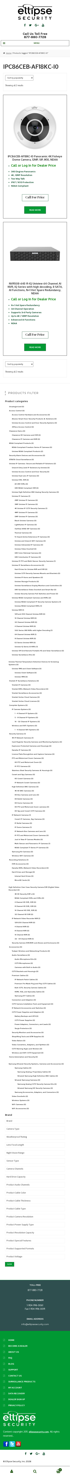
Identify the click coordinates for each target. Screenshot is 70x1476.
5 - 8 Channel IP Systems (26, 717)
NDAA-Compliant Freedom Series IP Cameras (32, 447)
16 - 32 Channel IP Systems (27, 721)
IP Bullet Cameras (23, 823)
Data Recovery (16, 1393)
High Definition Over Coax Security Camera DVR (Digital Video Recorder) (34, 888)
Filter (9, 1264)
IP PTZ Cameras (22, 766)
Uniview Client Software (26, 673)
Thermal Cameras (23, 533)
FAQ (10, 1357)
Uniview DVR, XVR (20, 480)
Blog (11, 1363)
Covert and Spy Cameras (23, 774)
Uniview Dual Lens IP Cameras (25, 476)
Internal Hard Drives (24, 876)
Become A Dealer (17, 1345)
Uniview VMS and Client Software (27, 669)
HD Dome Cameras (24, 803)
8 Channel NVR (22, 931)
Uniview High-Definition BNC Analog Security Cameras (35, 492)
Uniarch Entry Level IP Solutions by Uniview (31, 468)
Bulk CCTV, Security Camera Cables (30, 988)
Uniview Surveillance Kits (23, 655)
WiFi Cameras (19, 1104)
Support (13, 1369)
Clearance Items (17, 431)
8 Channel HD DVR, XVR (25, 906)
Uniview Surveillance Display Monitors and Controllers (38, 586)
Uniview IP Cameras (21, 496)
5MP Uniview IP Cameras (26, 516)
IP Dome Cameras (23, 827)
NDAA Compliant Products (21, 443)
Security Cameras (17, 734)
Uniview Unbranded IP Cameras (29, 545)
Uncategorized (16, 407)
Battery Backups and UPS (26, 1016)
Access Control (17, 411)
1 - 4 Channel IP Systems (26, 713)
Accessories (15, 947)
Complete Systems (18, 705)
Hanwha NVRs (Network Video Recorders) (30, 868)
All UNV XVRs (21, 484)
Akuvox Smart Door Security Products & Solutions (34, 419)
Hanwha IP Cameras (21, 750)
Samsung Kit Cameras (22, 852)
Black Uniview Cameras (25, 521)
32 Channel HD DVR (24, 914)
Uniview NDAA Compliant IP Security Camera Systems (38, 602)
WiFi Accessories (20, 1108)
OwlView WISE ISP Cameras (27, 529)
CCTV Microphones (24, 963)
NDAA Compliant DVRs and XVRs (29, 898)
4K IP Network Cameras (23, 738)
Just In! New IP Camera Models (29, 839)
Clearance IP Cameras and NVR (26, 439)
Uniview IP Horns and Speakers (29, 577)
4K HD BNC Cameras (24, 791)
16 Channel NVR (22, 935)
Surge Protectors (23, 1028)
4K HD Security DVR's (25, 894)
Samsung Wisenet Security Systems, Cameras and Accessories (36, 1064)
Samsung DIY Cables (25, 996)
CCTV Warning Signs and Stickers (27, 1049)
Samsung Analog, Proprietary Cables (34, 1072)
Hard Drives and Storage (23, 872)
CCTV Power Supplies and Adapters (28, 1012)
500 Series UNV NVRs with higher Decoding (34, 630)
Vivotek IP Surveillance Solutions (24, 681)
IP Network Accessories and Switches (29, 1008)
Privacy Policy (16, 1405)
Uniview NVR (18, 610)
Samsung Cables (23, 1068)
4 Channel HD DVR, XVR (25, 902)
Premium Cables (20, 975)
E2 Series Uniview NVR (25, 643)
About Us (13, 1351)
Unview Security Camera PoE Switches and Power (36, 594)
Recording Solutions (18, 860)
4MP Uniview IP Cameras (26, 512)
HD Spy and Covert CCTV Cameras (30, 811)
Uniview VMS (21, 677)
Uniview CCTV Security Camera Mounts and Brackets (37, 573)
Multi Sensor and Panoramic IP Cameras (32, 843)
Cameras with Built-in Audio (27, 967)
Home (8, 53)
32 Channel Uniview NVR (26, 622)
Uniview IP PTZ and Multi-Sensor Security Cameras (34, 561)
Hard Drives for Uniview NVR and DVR (31, 569)
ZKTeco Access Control (23, 427)
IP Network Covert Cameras (27, 783)
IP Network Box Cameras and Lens (30, 831)
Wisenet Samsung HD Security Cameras (35, 1088)
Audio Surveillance (21, 955)
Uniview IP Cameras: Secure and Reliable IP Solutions (32, 464)
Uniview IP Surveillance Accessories (28, 565)
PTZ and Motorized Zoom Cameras (28, 758)
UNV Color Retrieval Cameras (28, 553)
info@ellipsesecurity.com (35, 1324)
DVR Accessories (20, 864)
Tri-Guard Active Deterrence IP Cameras (32, 537)
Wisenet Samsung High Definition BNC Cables (37, 1076)
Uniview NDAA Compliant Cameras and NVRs (31, 598)
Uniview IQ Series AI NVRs (26, 647)
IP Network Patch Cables (26, 979)
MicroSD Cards (22, 880)
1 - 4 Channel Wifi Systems (27, 730)
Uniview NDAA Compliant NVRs (28, 606)
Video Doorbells (20, 1096)
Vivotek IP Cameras (21, 685)
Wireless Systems (20, 1100)
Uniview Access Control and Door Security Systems (34, 423)
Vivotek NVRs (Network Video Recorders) (30, 689)
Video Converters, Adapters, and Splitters (30, 1045)
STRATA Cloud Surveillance (21, 459)
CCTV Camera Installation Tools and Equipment (32, 1004)
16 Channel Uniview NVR (26, 618)
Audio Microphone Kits (25, 959)
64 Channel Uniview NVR (25, 634)
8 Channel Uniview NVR (25, 638)
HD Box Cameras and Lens (27, 795)
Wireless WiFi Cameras (23, 856)
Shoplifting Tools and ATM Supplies (28, 1036)
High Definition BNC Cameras (25, 787)
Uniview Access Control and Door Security (30, 472)
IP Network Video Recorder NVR (26, 918)
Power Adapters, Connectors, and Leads (33, 1024)
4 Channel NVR (22, 927)
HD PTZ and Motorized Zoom (28, 762)
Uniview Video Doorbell (25, 549)
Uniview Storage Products (27, 581)
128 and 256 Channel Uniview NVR (30, 614)
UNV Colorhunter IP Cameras (28, 557)
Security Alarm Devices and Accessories (27, 455)
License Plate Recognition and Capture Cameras (33, 754)
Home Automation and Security (23, 1057)
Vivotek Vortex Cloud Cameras (26, 697)
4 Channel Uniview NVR (25, 626)
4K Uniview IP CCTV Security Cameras (31, 508)
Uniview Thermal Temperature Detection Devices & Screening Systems (34, 663)
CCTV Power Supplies (25, 1020)
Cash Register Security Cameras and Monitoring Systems (37, 742)
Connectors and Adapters (24, 1000)
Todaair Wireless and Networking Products (31, 951)
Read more (35, 210)
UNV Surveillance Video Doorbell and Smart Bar (35, 590)
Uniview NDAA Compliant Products (27, 451)
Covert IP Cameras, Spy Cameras (30, 819)
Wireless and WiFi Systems (24, 726)
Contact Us (15, 1375)
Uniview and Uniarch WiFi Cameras (30, 541)
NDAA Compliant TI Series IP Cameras (32, 848)
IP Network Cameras (21, 815)
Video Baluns (18, 1041)
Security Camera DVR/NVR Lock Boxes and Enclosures (35, 943)
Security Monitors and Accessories (28, 1032)
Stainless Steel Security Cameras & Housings (32, 770)
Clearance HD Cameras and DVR (26, 435)
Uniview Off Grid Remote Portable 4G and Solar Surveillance (38, 651)
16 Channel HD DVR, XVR (26, 910)
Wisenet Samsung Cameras (27, 1080)
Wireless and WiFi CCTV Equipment (27, 1053)
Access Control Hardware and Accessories (31, 415)
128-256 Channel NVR (25, 922)
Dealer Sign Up (16, 1399)
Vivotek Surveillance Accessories (27, 693)
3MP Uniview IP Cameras (26, 504)
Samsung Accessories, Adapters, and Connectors (37, 1092)
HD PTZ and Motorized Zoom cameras (32, 807)
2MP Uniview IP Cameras (26, 500)
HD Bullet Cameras (24, 799)
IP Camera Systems (21, 709)
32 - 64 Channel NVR (24, 939)
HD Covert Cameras (24, 778)
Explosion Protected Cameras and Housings (31, 746)
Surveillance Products (21, 1381)
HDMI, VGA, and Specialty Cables (29, 992)
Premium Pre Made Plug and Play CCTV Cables (35, 984)
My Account (15, 1387)
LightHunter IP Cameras (26, 525)
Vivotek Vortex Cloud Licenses (26, 701)
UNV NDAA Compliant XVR (27, 488)
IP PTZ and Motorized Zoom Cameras (32, 835)
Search (35, 1471)
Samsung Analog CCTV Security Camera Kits (37, 1084)
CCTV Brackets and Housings (25, 971)
